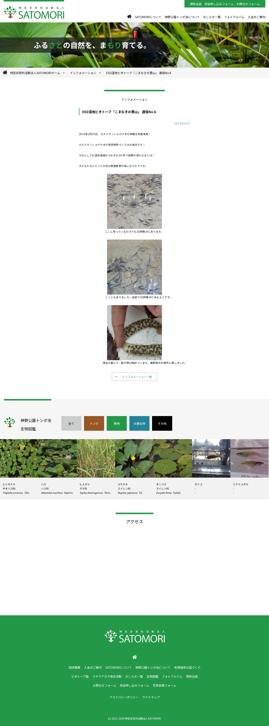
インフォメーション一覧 (136, 376)
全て (71, 423)
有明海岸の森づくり (187, 667)
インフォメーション (83, 73)
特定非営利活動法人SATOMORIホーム (35, 73)
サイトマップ (151, 697)
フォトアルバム (234, 16)
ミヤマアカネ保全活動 (107, 676)
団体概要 (74, 667)
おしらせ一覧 (212, 16)
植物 (117, 423)
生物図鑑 (152, 676)
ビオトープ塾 (80, 676)
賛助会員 (196, 4)
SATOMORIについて (148, 16)
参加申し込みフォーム (219, 4)
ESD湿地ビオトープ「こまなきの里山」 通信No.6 (138, 73)
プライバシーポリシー (124, 697)
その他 (162, 423)
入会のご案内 (256, 16)
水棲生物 (139, 423)
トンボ (94, 423)
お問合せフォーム (248, 4)
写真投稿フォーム (164, 685)
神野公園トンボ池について (182, 16)
